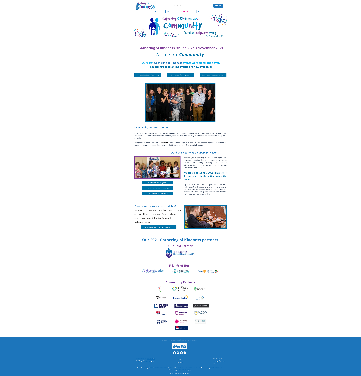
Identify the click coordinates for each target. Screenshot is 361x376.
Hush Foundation (151, 359)
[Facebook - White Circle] (174, 352)
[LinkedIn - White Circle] (185, 352)
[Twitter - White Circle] (178, 352)
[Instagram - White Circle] (181, 352)
